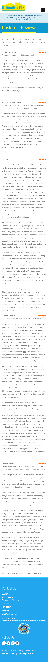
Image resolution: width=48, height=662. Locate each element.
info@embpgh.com (10, 614)
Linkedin (17, 643)
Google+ (13, 643)
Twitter (8, 643)
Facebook (4, 643)
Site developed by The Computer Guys (18, 653)
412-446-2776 (7, 607)
